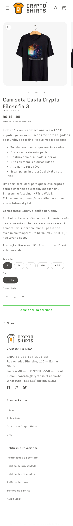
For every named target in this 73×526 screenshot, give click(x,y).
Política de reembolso (21, 474)
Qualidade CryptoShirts (22, 426)
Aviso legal (14, 499)
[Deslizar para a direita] (44, 92)
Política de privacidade (21, 466)
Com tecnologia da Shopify (48, 524)
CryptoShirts (27, 524)
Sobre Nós (13, 418)
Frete (5, 121)
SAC (9, 435)
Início (10, 410)
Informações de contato (22, 458)
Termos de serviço (18, 491)
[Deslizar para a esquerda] (28, 92)
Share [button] (11, 323)
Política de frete (17, 482)
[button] (7, 8)
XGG (57, 265)
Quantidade (9, 288)
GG (43, 265)
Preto (10, 280)
